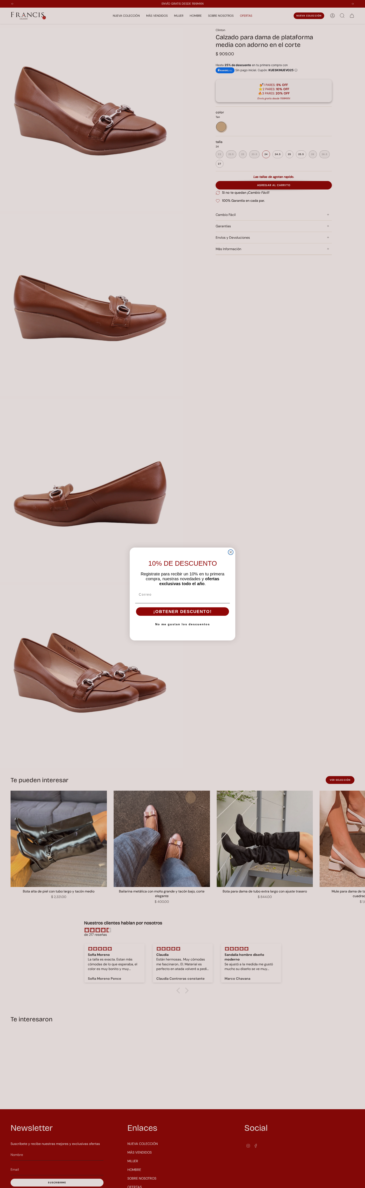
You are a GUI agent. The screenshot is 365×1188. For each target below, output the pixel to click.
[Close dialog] (230, 552)
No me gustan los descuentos (182, 624)
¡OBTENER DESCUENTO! (182, 611)
